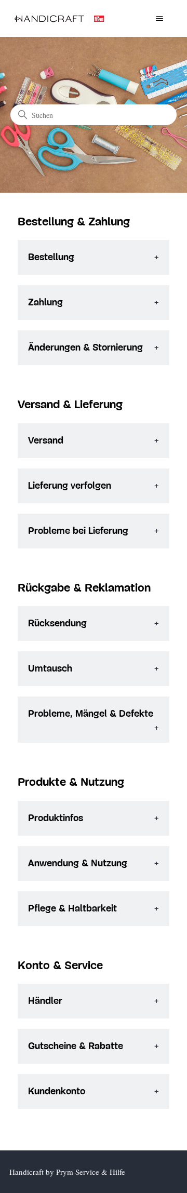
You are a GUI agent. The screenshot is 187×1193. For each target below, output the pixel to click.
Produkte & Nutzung (71, 782)
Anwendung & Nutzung (77, 863)
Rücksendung (57, 623)
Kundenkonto (56, 1091)
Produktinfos (55, 818)
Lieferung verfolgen (69, 485)
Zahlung (45, 302)
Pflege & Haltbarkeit (72, 908)
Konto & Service (60, 965)
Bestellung (51, 257)
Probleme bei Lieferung (78, 531)
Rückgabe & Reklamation (84, 588)
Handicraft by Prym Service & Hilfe (67, 1172)
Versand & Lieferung (70, 404)
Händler (45, 1001)
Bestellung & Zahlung (74, 222)
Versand (45, 440)
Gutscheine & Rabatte (75, 1046)
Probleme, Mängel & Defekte (90, 713)
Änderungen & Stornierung (85, 347)
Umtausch (50, 668)
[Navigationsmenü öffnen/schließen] (159, 18)
